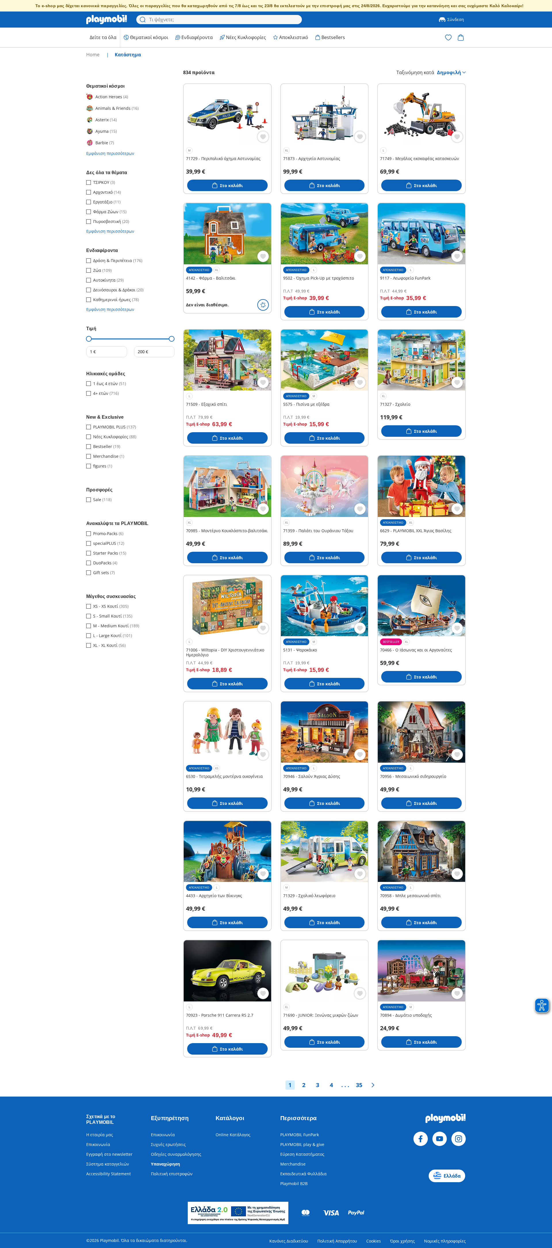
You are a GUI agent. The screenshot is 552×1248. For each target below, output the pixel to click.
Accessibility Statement (108, 1173)
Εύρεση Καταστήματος (302, 1154)
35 (359, 1085)
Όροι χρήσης (402, 1241)
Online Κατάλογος (233, 1134)
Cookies (373, 1241)
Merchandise (293, 1164)
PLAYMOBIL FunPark (299, 1134)
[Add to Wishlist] (263, 137)
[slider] (89, 339)
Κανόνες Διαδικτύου (288, 1241)
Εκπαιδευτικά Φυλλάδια (303, 1173)
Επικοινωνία (98, 1144)
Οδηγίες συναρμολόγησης (176, 1154)
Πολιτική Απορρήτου (337, 1241)
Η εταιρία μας (99, 1134)
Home (93, 54)
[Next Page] (372, 1085)
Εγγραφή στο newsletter (109, 1154)
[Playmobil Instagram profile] (458, 1139)
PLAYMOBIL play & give (302, 1144)
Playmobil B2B (294, 1183)
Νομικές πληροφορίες (445, 1241)
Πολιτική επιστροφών (172, 1173)
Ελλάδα (452, 1176)
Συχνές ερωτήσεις (168, 1144)
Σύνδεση (455, 19)
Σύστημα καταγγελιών (107, 1164)
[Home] (106, 19)
